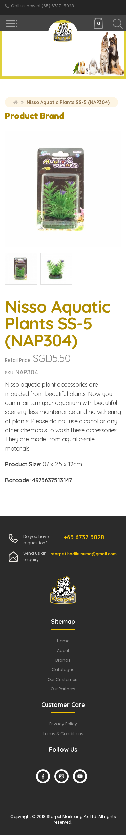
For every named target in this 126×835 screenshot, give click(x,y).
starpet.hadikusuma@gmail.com (84, 553)
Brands (63, 660)
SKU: (9, 372)
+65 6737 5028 (84, 537)
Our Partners (63, 689)
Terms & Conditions (63, 734)
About (63, 650)
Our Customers (63, 679)
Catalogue (63, 669)
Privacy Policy (63, 724)
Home (15, 102)
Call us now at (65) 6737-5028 (42, 6)
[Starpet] (63, 33)
